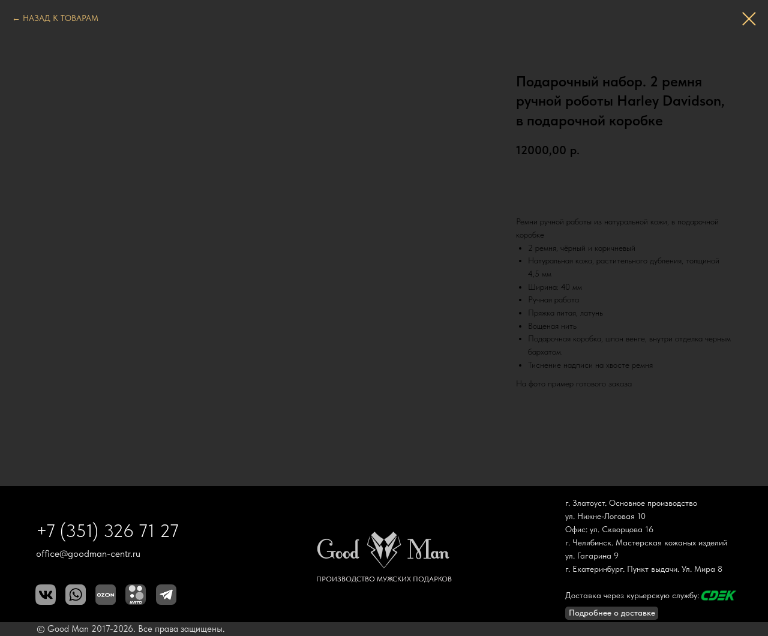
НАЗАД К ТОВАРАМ (60, 18)
